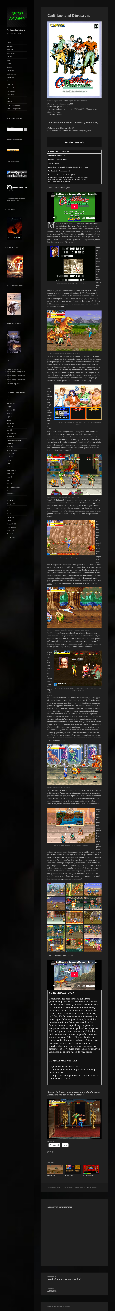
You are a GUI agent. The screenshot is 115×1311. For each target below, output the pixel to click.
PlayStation (10, 514)
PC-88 (8, 507)
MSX (8, 480)
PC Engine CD (11, 504)
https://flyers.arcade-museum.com (76, 101)
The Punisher (87, 570)
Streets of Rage (84, 1040)
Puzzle (9, 81)
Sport (8, 98)
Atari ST (9, 430)
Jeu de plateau (11, 74)
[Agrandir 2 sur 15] (80, 886)
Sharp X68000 (11, 524)
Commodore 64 (11, 433)
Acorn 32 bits (11, 403)
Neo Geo (9, 484)
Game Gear (10, 453)
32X (8, 397)
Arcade (9, 420)
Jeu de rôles (10, 70)
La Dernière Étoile (12, 247)
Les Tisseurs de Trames (14, 323)
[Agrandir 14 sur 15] (80, 941)
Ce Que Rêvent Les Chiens (15, 285)
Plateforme (10, 77)
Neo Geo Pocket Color (13, 487)
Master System (11, 470)
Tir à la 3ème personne (14, 109)
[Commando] (55, 1169)
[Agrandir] (98, 24)
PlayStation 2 (11, 517)
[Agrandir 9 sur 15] (98, 913)
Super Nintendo (12, 527)
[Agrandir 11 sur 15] (80, 927)
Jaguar (9, 460)
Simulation (10, 95)
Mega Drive (10, 474)
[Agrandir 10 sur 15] (62, 927)
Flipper (9, 64)
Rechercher (10, 127)
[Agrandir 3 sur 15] (98, 886)
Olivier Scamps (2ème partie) (16, 376)
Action (9, 43)
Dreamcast (10, 437)
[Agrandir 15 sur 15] (98, 941)
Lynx (8, 464)
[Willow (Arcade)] (91, 1169)
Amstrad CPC (11, 410)
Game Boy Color (12, 450)
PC (7, 497)
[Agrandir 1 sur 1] (92, 249)
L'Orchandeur (11, 209)
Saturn (9, 521)
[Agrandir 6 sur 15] (98, 900)
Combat (9, 57)
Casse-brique (11, 53)
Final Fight (64, 511)
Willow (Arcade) (88, 1176)
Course (9, 60)
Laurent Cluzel (11, 370)
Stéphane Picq (11, 384)
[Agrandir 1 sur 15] (62, 886)
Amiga (9, 407)
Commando (51, 1176)
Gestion (9, 67)
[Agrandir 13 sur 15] (62, 941)
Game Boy (10, 447)
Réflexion (10, 84)
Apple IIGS (10, 417)
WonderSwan (11, 534)
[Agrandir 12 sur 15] (98, 927)
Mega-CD (9, 477)
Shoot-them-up (11, 91)
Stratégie (9, 102)
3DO (8, 400)
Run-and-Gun (11, 88)
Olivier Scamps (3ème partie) (16, 380)
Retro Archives (16, 30)
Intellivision (10, 457)
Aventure (10, 46)
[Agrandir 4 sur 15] (62, 900)
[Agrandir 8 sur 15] (80, 913)
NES (8, 490)
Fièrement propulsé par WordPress (58, 1307)
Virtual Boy (10, 531)
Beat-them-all (11, 50)
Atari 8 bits (10, 423)
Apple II (9, 413)
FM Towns (10, 443)
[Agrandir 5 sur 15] (80, 900)
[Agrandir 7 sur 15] (62, 913)
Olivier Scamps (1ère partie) (16, 372)
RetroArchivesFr (68, 1188)
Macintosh (10, 467)
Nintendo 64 (11, 494)
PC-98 (8, 510)
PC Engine (10, 500)
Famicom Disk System (14, 440)
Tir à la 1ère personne (14, 105)
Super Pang (69, 1176)
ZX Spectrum (11, 537)
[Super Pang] (73, 1169)
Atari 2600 (10, 427)
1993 (89, 1188)
